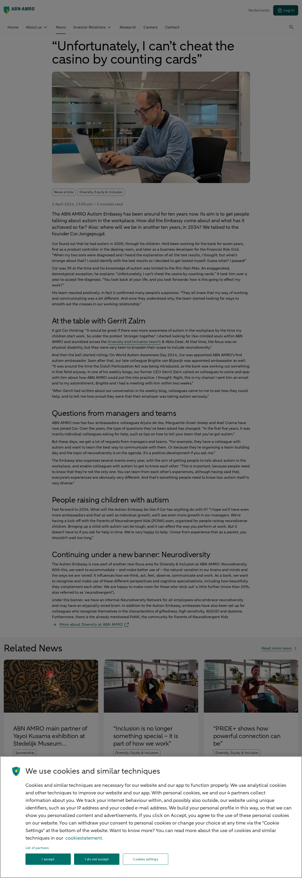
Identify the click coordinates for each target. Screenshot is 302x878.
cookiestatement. (84, 838)
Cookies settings (145, 859)
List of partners (37, 848)
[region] (151, 817)
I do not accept (97, 859)
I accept (48, 859)
